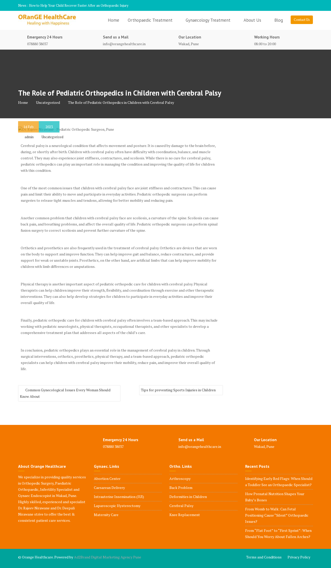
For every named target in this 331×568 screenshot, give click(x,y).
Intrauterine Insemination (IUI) (119, 496)
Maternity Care (106, 514)
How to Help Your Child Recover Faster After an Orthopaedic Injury (79, 5)
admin (29, 137)
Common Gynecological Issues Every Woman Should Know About (65, 393)
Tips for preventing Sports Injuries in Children (178, 389)
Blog (278, 20)
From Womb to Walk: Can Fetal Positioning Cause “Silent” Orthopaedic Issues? (277, 515)
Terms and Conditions (264, 557)
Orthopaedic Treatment (150, 20)
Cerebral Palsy (181, 505)
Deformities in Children (188, 496)
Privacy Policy (299, 557)
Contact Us (302, 19)
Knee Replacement (184, 514)
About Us (252, 20)
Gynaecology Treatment (208, 20)
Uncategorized (52, 137)
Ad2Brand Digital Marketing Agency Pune (107, 557)
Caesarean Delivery (109, 487)
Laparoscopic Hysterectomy (117, 505)
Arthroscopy (180, 478)
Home (113, 20)
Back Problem (180, 487)
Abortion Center (107, 478)
